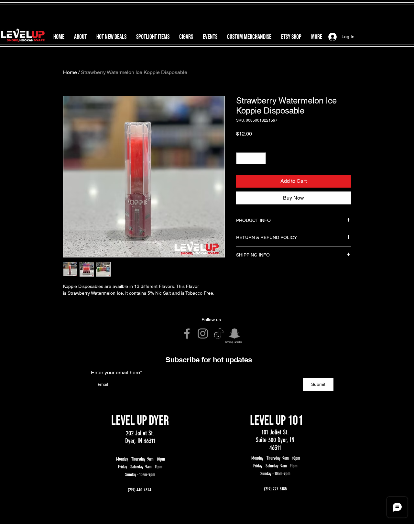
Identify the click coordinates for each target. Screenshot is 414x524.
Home (70, 72)
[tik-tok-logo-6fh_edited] (218, 333)
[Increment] (261, 158)
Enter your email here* (116, 372)
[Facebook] (187, 333)
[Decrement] (241, 158)
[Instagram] (203, 333)
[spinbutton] (251, 158)
